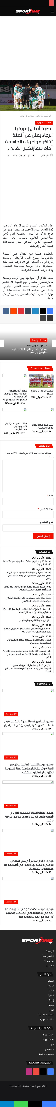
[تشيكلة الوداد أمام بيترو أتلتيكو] (41, 381)
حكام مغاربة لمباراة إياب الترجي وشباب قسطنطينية (16, 426)
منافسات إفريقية (26, 116)
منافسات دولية (47, 1020)
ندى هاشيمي (44, 156)
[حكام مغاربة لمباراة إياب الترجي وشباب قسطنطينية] (14, 414)
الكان (51, 1010)
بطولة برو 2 (48, 1040)
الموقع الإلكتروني (46, 522)
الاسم (50, 496)
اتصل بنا (50, 966)
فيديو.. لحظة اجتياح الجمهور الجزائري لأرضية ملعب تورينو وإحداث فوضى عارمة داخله (29, 816)
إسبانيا (51, 981)
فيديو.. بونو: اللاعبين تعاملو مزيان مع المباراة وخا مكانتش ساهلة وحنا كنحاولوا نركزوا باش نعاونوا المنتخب (29, 768)
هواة (51, 1045)
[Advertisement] (28, 47)
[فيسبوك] (50, 311)
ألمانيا (51, 996)
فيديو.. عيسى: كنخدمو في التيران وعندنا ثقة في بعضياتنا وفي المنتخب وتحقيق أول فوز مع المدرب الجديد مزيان (29, 913)
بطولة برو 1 (48, 1035)
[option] (28, 343)
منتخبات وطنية (46, 1054)
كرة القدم (38, 116)
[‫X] (43, 311)
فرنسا (51, 991)
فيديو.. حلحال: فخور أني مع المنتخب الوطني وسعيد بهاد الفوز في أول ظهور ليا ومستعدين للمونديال (29, 865)
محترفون (49, 1049)
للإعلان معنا (48, 956)
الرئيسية (47, 116)
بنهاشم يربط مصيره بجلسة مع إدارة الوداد (28, 353)
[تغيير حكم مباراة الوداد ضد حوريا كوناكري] (41, 415)
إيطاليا (51, 1000)
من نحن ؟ (49, 961)
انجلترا (50, 986)
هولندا (51, 1005)
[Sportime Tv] (28, 11)
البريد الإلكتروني (46, 509)
